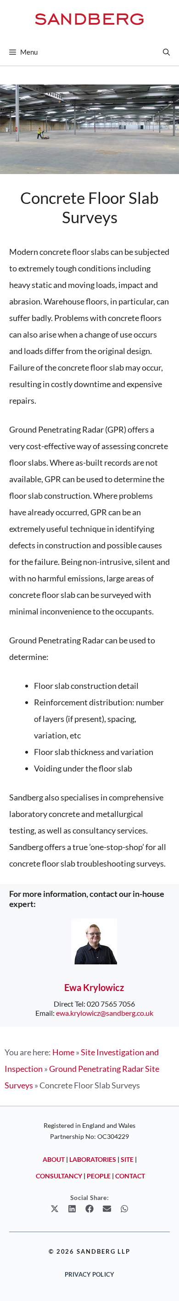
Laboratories (92, 1159)
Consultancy (59, 1176)
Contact (130, 1176)
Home (63, 1052)
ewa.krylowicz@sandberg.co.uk (104, 1012)
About (54, 1159)
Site (127, 1159)
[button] (166, 52)
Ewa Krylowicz (94, 987)
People (99, 1176)
